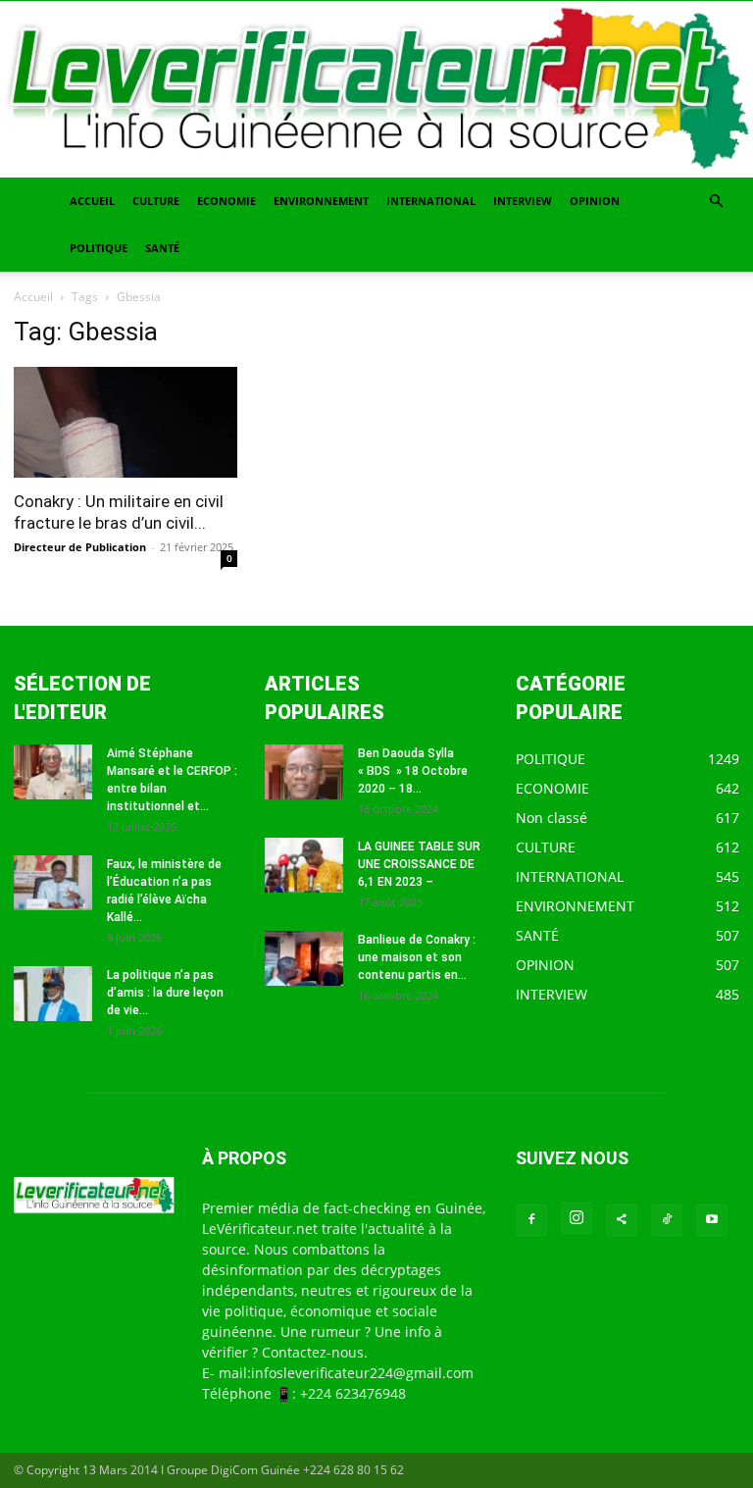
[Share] (621, 1220)
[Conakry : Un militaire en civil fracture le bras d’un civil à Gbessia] (125, 422)
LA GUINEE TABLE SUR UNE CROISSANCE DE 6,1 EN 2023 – (419, 864)
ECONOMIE (226, 200)
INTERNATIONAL (431, 200)
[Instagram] (576, 1218)
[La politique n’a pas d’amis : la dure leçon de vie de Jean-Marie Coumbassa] (53, 993)
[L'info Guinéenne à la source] (376, 89)
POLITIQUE (98, 247)
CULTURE (155, 200)
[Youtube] (712, 1220)
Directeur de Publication (80, 546)
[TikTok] (666, 1220)
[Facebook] (531, 1220)
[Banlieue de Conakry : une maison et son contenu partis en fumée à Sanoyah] (304, 958)
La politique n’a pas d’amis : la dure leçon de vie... (165, 992)
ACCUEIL (92, 200)
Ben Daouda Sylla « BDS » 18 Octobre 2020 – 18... (413, 770)
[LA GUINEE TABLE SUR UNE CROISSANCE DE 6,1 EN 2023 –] (304, 865)
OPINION (595, 200)
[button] (715, 201)
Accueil (33, 296)
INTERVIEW (522, 200)
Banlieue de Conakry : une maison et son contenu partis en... (417, 957)
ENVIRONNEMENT (321, 200)
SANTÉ (162, 247)
